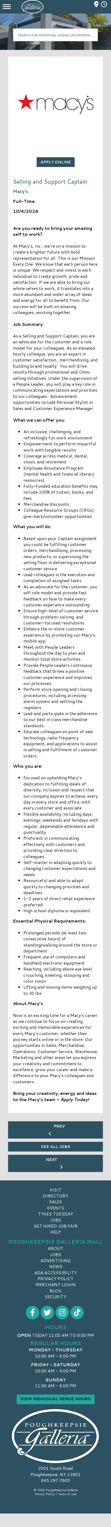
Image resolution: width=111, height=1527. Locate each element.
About (55, 1248)
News (55, 1266)
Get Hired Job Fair (56, 1226)
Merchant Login (56, 1284)
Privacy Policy (55, 1278)
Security (55, 1296)
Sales (55, 1201)
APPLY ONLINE (55, 162)
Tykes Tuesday (55, 1214)
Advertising (55, 1260)
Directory (55, 1196)
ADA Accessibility (55, 1272)
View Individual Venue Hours (55, 1399)
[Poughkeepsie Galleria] (55, 1436)
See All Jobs (55, 1146)
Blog (55, 1290)
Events (55, 1208)
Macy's (20, 191)
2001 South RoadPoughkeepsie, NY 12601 (55, 1471)
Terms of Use (67, 1494)
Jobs (55, 1220)
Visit (55, 1190)
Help (55, 1232)
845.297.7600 (55, 1480)
